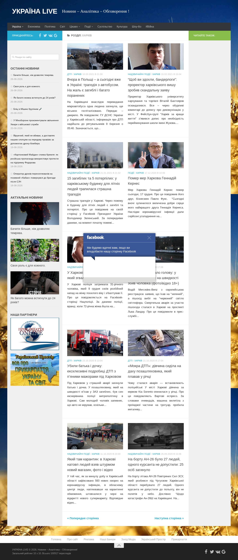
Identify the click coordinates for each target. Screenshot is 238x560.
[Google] (55, 35)
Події (88, 26)
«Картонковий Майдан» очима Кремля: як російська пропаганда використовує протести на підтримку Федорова (35, 158)
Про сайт (72, 539)
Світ (62, 26)
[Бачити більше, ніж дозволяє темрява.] (35, 213)
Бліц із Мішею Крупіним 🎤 (27, 109)
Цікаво (74, 26)
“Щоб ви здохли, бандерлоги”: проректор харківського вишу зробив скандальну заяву (152, 84)
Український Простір (153, 539)
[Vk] (50, 35)
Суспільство (104, 26)
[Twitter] (45, 35)
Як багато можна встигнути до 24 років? (34, 97)
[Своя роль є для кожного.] (35, 250)
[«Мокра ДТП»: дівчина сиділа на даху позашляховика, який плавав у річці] (156, 343)
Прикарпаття (179, 539)
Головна (56, 539)
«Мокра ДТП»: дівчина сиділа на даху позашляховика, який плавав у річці (154, 371)
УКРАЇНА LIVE (34, 11)
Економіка (34, 26)
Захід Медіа (128, 539)
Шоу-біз (136, 26)
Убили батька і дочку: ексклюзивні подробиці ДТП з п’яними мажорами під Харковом (94, 371)
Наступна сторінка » (169, 518)
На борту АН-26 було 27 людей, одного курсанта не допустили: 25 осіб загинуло (155, 464)
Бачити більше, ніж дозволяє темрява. (33, 75)
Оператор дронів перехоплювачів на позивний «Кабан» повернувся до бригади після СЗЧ (33, 177)
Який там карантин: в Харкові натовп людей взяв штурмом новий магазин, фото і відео (91, 464)
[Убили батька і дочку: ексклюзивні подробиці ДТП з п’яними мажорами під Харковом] (95, 343)
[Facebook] (40, 35)
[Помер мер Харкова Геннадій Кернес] (156, 155)
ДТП (69, 74)
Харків (77, 74)
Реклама (89, 539)
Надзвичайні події (139, 74)
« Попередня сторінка (83, 518)
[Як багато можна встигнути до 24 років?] (35, 282)
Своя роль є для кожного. (26, 86)
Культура (122, 26)
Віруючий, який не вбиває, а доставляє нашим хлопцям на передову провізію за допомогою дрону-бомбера (33, 139)
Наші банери (107, 539)
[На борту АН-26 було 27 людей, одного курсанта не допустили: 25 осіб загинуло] (156, 436)
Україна (16, 26)
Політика (50, 26)
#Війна (150, 26)
